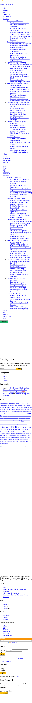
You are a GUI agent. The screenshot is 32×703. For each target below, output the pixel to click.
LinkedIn (6, 619)
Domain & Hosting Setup (18, 57)
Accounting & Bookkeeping (19, 99)
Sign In (18, 676)
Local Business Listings (17, 108)
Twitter (5, 617)
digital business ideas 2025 (17, 411)
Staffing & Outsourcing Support (20, 34)
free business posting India (23, 416)
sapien (6, 435)
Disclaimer (6, 634)
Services (6, 19)
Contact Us (7, 17)
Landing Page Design (17, 47)
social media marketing (13, 437)
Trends (5, 380)
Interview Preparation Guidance (20, 32)
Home (5, 10)
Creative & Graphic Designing (16, 122)
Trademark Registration (18, 95)
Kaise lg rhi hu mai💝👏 (18, 392)
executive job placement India (10, 416)
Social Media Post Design (18, 129)
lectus (2, 427)
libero (7, 427)
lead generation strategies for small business (17, 424)
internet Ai (16, 422)
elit (1, 416)
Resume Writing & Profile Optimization (18, 29)
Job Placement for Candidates (19, 23)
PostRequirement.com (20, 431)
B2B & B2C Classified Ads (18, 110)
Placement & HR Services (15, 21)
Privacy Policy (7, 635)
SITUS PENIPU (8, 394)
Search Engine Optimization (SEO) (21, 65)
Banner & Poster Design (18, 127)
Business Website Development (20, 44)
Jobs (4, 587)
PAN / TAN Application (17, 97)
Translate (14, 642)
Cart (5, 156)
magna (19, 427)
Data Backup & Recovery (18, 150)
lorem (13, 426)
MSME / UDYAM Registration (19, 89)
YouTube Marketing (16, 70)
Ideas (5, 376)
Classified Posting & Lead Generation (18, 103)
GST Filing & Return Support (19, 87)
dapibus (8, 411)
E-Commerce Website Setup (19, 46)
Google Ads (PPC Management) (20, 66)
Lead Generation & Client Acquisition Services (18, 115)
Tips (4, 378)
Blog (4, 12)
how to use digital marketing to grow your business (18, 420)
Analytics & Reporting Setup (19, 152)
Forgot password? (6, 661)
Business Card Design (17, 125)
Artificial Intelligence (4, 405)
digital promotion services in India (19, 413)
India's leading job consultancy (6, 422)
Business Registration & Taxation (17, 84)
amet (27, 403)
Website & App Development (16, 42)
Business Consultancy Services (20, 101)
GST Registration (15, 85)
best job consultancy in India (23, 407)
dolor (29, 413)
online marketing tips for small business (19, 429)
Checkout (6, 158)
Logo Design (14, 123)
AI (19, 403)
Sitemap (6, 630)
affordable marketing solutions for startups (9, 403)
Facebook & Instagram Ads (18, 68)
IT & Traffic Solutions (13, 137)
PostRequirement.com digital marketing (9, 433)
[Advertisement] (16, 340)
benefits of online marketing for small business (20, 405)
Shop (5, 154)
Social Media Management (18, 74)
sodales (7, 439)
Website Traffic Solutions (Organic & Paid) (18, 140)
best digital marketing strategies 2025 (8, 407)
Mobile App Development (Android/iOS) (18, 50)
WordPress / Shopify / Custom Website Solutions (20, 60)
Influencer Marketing (17, 80)
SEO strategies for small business (16, 435)
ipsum (21, 422)
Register (20, 658)
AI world (22, 403)
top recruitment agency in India (12, 441)
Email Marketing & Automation (20, 82)
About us (6, 15)
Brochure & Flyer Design (18, 131)
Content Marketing (16, 72)
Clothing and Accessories (11, 593)
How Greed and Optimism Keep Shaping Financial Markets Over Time (16, 389)
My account (7, 161)
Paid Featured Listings (17, 112)
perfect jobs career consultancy (7, 431)
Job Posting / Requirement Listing (21, 36)
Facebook (6, 616)
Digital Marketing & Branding (16, 63)
